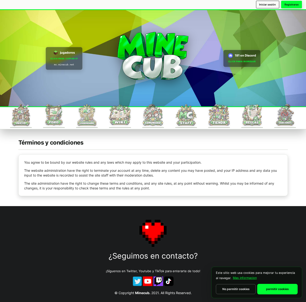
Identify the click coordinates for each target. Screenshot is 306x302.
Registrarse (291, 4)
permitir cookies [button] (277, 289)
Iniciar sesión (267, 4)
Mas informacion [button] (245, 278)
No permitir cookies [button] (236, 289)
